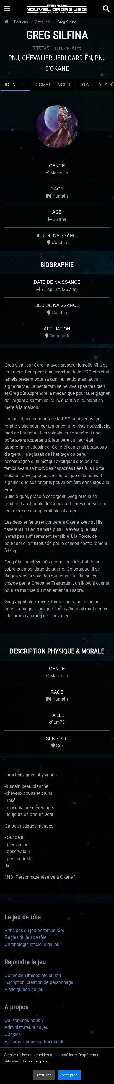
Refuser (44, 1075)
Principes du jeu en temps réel (34, 930)
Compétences (52, 84)
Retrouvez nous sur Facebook (33, 1041)
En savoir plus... (37, 1061)
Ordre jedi (59, 335)
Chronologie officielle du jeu (31, 944)
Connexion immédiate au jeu (32, 975)
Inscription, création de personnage (38, 982)
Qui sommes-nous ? (24, 1020)
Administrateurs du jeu (26, 1027)
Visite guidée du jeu (23, 989)
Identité (15, 84)
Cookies (12, 1034)
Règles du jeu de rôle (25, 937)
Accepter (69, 1075)
